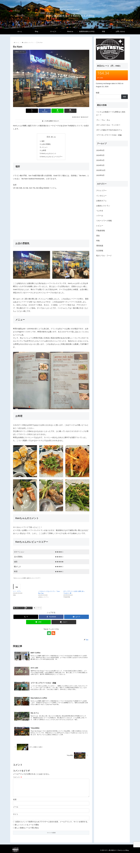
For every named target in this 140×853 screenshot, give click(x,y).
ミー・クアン (17, 591)
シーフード (38, 608)
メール (15, 807)
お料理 (43, 150)
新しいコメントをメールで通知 (27, 825)
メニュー (44, 147)
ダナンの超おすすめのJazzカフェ (109, 130)
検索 (97, 93)
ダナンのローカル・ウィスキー (108, 125)
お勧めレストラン (19, 608)
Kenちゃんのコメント (48, 153)
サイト (15, 814)
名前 (14, 799)
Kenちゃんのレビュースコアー (51, 156)
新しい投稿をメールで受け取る (27, 828)
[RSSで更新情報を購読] (53, 633)
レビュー (29, 608)
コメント (17, 777)
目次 (48, 137)
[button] (70, 111)
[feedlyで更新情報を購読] (49, 633)
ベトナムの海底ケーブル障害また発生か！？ (110, 113)
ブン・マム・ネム (103, 120)
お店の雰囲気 (46, 144)
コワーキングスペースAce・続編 (109, 135)
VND (119, 83)
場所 (42, 141)
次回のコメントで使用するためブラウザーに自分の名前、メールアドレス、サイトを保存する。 (52, 822)
